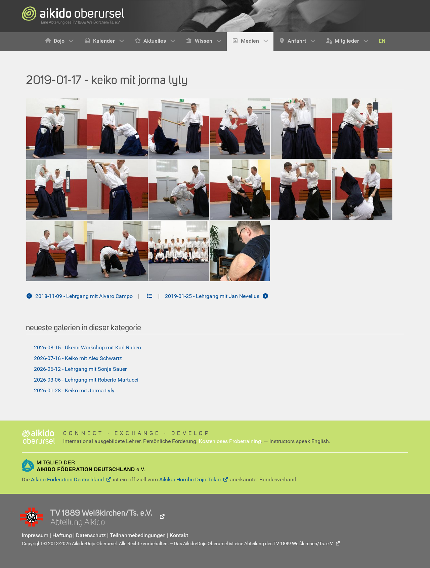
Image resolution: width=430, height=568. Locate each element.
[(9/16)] (178, 190)
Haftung (62, 535)
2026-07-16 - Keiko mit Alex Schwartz (78, 358)
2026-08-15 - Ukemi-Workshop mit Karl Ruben (87, 347)
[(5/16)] (301, 128)
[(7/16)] (56, 190)
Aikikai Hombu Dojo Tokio (190, 479)
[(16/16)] (240, 251)
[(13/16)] (56, 251)
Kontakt (179, 535)
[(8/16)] (117, 190)
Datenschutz (91, 535)
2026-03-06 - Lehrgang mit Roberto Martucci (86, 380)
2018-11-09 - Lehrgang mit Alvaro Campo (83, 296)
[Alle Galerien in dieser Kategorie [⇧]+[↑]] (149, 296)
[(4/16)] (240, 128)
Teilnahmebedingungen (138, 535)
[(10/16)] (240, 190)
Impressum (35, 535)
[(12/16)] (362, 190)
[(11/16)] (301, 190)
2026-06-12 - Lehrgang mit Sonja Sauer (80, 369)
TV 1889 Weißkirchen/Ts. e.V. (303, 543)
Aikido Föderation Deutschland (67, 479)
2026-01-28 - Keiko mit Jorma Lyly (74, 390)
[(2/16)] (117, 128)
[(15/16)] (178, 251)
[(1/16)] (56, 128)
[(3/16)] (178, 128)
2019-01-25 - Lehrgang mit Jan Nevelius (213, 296)
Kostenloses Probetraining (230, 441)
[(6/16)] (362, 128)
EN (382, 41)
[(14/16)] (117, 251)
